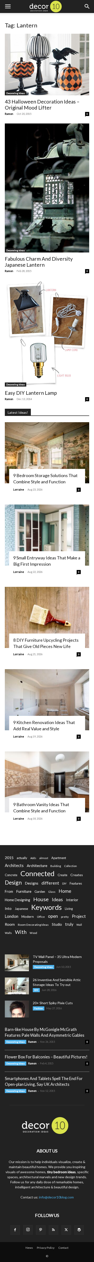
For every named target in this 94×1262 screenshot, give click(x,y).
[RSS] (53, 1230)
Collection (70, 865)
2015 (9, 857)
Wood (33, 932)
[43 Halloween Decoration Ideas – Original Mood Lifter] (47, 64)
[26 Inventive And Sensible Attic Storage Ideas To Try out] (17, 985)
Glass (51, 891)
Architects (14, 865)
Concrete (11, 875)
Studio (57, 924)
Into (8, 908)
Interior (72, 900)
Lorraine (18, 489)
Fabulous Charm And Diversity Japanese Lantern (39, 262)
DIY (64, 883)
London (11, 916)
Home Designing (17, 900)
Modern (27, 916)
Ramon (9, 113)
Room (10, 924)
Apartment (58, 858)
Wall (79, 924)
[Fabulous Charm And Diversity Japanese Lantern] (47, 187)
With (21, 932)
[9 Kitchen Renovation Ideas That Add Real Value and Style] (47, 699)
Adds (33, 858)
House (41, 899)
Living (69, 909)
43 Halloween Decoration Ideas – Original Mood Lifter (42, 104)
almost (43, 858)
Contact (63, 1247)
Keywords (46, 907)
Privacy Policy (45, 1247)
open (53, 916)
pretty (65, 916)
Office (41, 916)
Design (13, 882)
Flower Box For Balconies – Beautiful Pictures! (46, 1056)
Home (65, 890)
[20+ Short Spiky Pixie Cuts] (17, 1009)
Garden (39, 891)
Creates (76, 875)
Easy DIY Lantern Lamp (31, 393)
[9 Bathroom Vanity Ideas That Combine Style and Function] (47, 782)
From (9, 891)
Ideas (57, 899)
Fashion (38, 1008)
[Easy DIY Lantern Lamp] (47, 334)
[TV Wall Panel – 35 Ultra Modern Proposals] (17, 962)
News (29, 1247)
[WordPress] (79, 1230)
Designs (31, 883)
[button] (7, 6)
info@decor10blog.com (56, 1197)
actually (22, 858)
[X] (66, 1230)
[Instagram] (28, 1230)
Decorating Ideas (15, 93)
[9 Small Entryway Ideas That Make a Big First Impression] (47, 535)
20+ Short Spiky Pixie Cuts (53, 1003)
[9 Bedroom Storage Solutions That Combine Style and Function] (47, 452)
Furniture (23, 891)
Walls (8, 932)
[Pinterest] (41, 1230)
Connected (37, 873)
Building (55, 865)
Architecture (37, 865)
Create (62, 875)
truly (69, 924)
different (50, 883)
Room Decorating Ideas (33, 924)
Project (79, 916)
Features (76, 883)
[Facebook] (15, 1230)
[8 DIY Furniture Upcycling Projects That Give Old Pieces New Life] (47, 617)
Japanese (21, 909)
